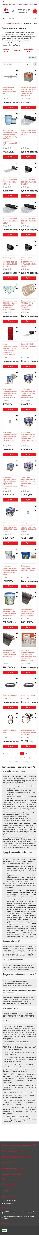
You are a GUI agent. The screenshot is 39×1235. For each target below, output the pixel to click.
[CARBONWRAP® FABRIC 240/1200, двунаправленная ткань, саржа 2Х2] (10, 598)
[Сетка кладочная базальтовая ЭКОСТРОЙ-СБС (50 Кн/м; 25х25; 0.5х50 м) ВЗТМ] (29, 247)
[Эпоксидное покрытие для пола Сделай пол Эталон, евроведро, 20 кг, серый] (10, 555)
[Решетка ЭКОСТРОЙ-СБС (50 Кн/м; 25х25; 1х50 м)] (29, 208)
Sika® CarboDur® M (10, 695)
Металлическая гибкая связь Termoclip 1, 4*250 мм (9, 91)
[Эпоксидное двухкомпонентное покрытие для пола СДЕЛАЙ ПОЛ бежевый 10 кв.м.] (10, 379)
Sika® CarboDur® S (28, 695)
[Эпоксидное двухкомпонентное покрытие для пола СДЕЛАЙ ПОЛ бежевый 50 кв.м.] (10, 422)
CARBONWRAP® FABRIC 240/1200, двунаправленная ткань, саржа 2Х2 (9, 612)
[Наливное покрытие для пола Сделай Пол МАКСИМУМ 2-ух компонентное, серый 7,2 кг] (29, 77)
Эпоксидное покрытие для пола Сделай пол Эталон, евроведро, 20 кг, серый (10, 570)
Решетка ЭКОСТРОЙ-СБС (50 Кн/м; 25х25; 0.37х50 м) (10, 182)
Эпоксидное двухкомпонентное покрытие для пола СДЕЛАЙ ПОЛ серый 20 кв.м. (10, 527)
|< (3, 753)
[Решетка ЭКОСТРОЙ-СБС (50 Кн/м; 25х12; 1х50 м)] (29, 120)
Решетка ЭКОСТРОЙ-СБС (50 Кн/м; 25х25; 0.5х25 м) (28, 182)
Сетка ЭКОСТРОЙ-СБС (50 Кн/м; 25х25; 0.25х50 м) (28, 346)
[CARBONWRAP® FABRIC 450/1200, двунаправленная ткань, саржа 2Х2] (10, 640)
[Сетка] (35, 64)
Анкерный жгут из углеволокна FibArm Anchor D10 (28, 732)
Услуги (6, 1191)
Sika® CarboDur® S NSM (9, 731)
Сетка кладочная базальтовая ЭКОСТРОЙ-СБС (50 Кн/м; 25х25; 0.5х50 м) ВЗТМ (28, 262)
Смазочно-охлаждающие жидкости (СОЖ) (19, 1145)
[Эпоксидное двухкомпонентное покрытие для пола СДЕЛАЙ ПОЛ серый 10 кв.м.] (29, 467)
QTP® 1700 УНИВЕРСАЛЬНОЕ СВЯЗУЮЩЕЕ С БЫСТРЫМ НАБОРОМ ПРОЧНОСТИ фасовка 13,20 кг (28, 655)
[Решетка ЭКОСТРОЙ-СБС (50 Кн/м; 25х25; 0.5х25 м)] (29, 169)
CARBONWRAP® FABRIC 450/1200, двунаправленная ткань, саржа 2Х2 (9, 653)
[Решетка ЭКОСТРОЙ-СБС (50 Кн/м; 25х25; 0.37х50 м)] (10, 169)
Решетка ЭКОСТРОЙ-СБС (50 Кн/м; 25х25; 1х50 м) (28, 221)
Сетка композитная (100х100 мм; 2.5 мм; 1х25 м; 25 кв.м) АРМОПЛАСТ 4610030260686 (10, 305)
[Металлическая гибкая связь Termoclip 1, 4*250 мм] (10, 77)
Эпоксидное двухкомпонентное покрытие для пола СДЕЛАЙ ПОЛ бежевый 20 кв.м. (28, 393)
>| (29, 758)
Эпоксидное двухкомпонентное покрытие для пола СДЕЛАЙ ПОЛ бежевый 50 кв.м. (10, 437)
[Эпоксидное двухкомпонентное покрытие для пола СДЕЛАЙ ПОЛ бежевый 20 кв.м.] (29, 379)
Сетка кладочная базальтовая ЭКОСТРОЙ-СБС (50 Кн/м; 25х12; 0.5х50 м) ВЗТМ (10, 262)
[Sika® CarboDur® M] (10, 685)
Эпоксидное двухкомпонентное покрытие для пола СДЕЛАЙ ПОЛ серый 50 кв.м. (28, 527)
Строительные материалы (11, 23)
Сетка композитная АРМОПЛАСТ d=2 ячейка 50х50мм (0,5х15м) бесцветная (28, 305)
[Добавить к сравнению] (17, 74)
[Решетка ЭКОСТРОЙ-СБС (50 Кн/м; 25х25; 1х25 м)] (10, 208)
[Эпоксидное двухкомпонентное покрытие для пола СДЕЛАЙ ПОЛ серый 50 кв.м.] (29, 512)
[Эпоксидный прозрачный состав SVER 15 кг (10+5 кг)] (29, 555)
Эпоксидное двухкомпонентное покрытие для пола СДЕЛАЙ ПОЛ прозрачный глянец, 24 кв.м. (10, 483)
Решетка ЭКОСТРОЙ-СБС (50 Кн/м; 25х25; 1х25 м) (10, 221)
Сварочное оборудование (13, 1169)
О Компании (7, 1179)
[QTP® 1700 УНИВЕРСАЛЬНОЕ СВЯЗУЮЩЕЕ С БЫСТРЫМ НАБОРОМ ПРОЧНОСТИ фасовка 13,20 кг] (29, 640)
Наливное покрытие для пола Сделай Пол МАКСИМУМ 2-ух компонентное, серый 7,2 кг (28, 92)
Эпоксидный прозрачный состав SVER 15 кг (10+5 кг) (28, 568)
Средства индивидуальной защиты (16, 1157)
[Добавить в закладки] (17, 70)
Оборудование (8, 1163)
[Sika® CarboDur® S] (29, 685)
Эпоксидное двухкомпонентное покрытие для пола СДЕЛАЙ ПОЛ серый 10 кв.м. (28, 482)
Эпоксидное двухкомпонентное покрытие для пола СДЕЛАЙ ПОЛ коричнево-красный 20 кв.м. (28, 438)
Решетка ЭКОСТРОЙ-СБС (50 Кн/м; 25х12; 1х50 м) (28, 133)
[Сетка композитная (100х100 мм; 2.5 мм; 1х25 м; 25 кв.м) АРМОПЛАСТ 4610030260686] (10, 290)
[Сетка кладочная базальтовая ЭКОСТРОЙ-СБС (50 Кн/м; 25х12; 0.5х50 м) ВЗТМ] (10, 247)
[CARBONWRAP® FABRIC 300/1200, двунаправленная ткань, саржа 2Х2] (29, 598)
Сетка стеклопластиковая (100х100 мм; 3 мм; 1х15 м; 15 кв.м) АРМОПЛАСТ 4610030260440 (10, 349)
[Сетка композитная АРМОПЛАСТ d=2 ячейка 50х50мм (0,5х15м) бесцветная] (29, 290)
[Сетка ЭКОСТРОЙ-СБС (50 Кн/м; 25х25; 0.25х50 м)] (29, 333)
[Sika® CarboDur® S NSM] (10, 720)
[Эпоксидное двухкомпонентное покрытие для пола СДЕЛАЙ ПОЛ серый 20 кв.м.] (10, 512)
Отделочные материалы (12, 1175)
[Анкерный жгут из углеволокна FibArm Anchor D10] (29, 720)
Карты (6, 1223)
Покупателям (9, 1185)
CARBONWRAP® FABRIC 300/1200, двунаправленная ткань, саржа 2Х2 (27, 612)
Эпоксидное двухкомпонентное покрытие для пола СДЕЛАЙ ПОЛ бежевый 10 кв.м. (10, 393)
